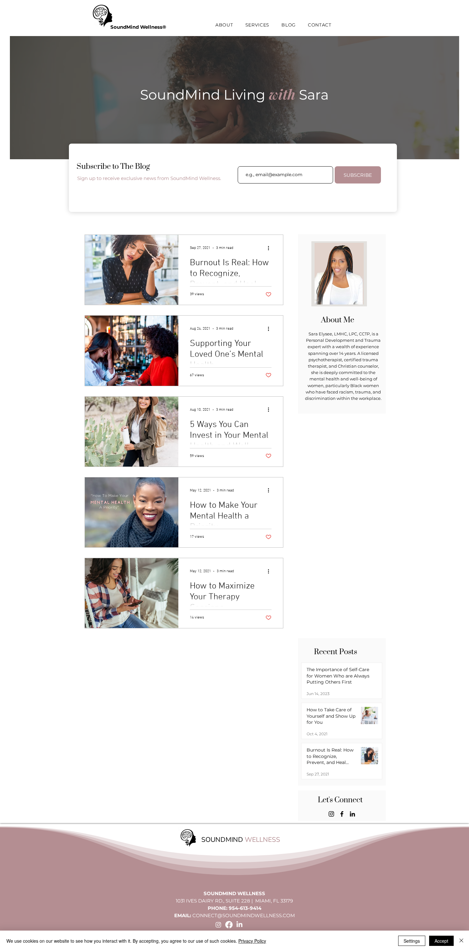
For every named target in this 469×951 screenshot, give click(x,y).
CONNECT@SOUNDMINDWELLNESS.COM (243, 915)
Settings (412, 941)
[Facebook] (342, 814)
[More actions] (270, 248)
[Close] (461, 941)
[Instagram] (331, 814)
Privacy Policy (252, 941)
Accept (441, 941)
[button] (224, 25)
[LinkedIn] (352, 814)
